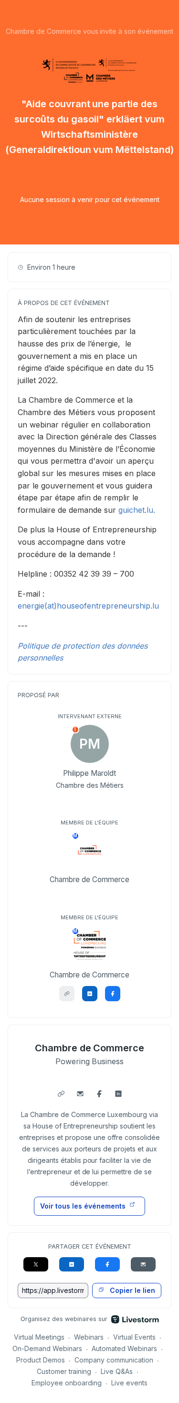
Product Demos (40, 1360)
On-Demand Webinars (47, 1348)
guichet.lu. (136, 510)
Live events (129, 1383)
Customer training (64, 1371)
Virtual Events (134, 1337)
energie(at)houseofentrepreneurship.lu (88, 605)
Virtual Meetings (39, 1337)
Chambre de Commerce (90, 1048)
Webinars (89, 1337)
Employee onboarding (67, 1383)
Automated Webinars (124, 1348)
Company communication (113, 1360)
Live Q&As (117, 1371)
